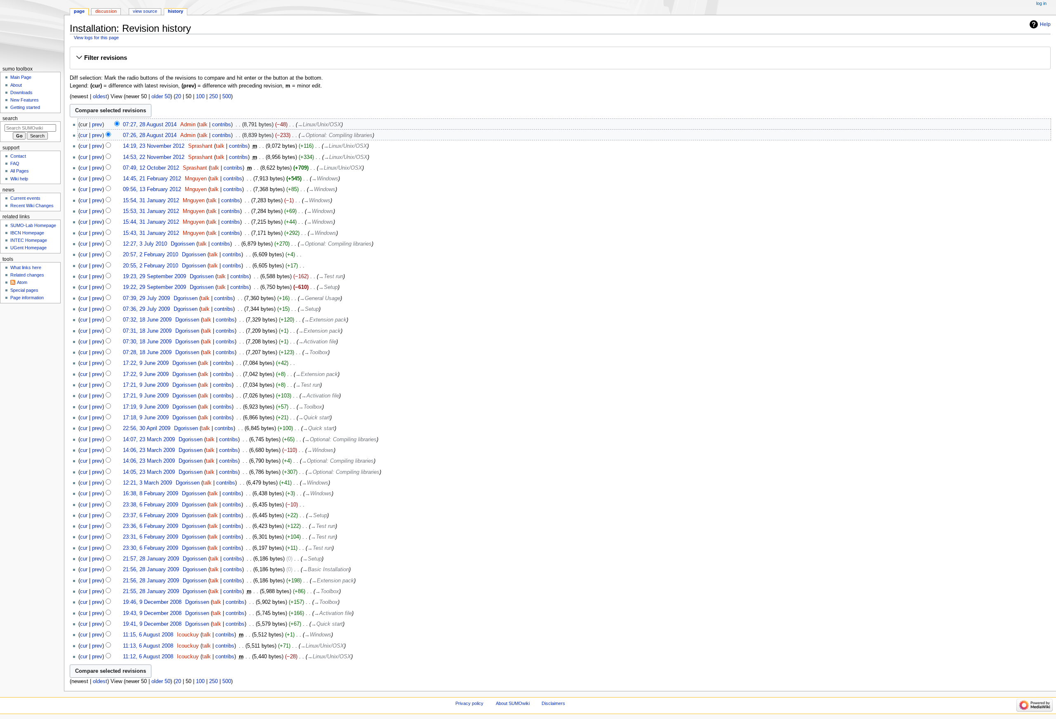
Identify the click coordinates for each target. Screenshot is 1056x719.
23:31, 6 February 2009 (150, 537)
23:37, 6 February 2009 (150, 515)
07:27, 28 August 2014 (150, 125)
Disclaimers (553, 703)
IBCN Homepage (27, 232)
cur (83, 135)
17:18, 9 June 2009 (146, 418)
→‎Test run (330, 276)
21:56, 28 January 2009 (151, 569)
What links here (25, 267)
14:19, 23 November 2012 (153, 146)
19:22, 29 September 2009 (154, 287)
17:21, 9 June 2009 (146, 385)
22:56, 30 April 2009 (146, 428)
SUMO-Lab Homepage (33, 225)
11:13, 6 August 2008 (148, 646)
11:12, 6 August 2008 (148, 657)
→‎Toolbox (316, 352)
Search (10, 118)
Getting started (25, 107)
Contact (18, 156)
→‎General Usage (319, 298)
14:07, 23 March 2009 (149, 439)
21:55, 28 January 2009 (151, 591)
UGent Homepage (28, 247)
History (175, 11)
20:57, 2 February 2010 (150, 255)
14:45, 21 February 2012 (152, 179)
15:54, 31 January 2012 (151, 200)
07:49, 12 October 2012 (151, 168)
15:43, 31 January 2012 (151, 233)
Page (79, 11)
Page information (27, 297)
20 (178, 96)
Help (1045, 24)
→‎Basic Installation (325, 569)
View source (145, 11)
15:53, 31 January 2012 (151, 211)
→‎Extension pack (325, 320)
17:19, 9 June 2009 (146, 407)
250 (213, 96)
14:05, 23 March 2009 (149, 472)
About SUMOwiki (513, 703)
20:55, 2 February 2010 (150, 266)
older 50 (160, 96)
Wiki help (19, 178)
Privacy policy (469, 703)
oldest (100, 96)
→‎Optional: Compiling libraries (336, 135)
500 (226, 96)
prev (97, 125)
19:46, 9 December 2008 (152, 602)
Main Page (20, 77)
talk (203, 125)
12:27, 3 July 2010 (145, 244)
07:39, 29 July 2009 (146, 298)
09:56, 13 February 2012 (152, 189)
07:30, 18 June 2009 (147, 342)
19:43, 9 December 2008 (152, 613)
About (16, 85)
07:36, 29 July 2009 (146, 309)
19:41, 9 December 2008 (152, 624)
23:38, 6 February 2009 (150, 505)
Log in (1041, 3)
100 (200, 96)
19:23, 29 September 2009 (154, 276)
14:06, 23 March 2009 (149, 450)
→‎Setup (328, 287)
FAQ (14, 163)
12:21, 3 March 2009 (147, 483)
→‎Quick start (314, 418)
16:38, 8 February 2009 (150, 494)
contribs (221, 125)
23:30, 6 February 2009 (150, 548)
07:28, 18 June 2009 (147, 352)
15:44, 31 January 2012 (151, 222)
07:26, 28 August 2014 (150, 135)
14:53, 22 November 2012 (153, 157)
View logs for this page (96, 37)
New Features (24, 99)
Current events (25, 198)
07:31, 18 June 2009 (147, 331)
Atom (22, 282)
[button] (560, 57)
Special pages (24, 290)
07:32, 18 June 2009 (147, 320)
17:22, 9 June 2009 (146, 363)
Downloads (21, 92)
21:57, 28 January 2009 (151, 559)
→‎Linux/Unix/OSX (319, 125)
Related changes (27, 274)
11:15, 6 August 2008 (148, 635)
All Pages (19, 170)
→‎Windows (324, 179)
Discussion (106, 11)
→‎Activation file (317, 342)
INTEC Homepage (28, 240)
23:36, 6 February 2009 (150, 526)
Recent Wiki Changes (32, 205)
